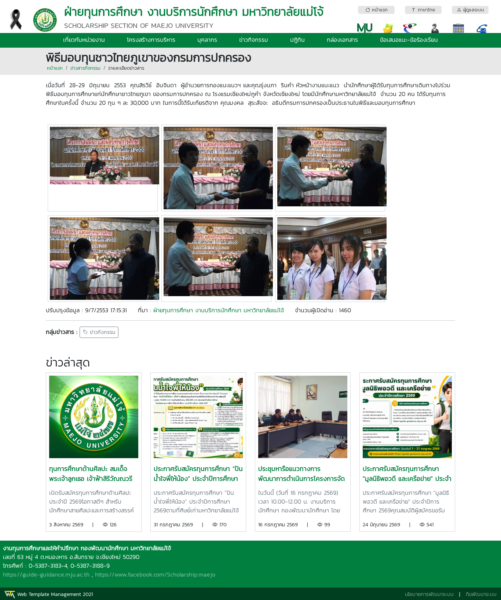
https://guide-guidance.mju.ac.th (46, 574)
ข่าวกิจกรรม (253, 39)
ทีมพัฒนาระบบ (481, 594)
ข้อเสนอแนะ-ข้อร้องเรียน (409, 39)
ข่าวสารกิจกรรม (85, 68)
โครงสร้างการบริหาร (151, 39)
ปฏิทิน (297, 39)
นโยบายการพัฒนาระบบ (429, 594)
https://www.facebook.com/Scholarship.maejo (155, 574)
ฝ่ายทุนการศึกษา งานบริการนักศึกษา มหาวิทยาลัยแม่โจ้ (218, 310)
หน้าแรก (55, 68)
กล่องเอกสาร (342, 39)
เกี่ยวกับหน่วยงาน (84, 39)
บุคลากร (207, 39)
